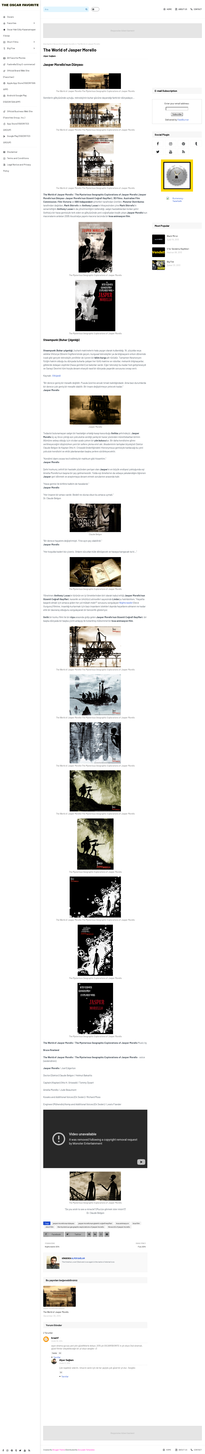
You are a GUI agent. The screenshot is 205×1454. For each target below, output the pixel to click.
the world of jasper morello (64, 44)
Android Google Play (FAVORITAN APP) (15, 98)
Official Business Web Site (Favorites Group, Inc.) (18, 114)
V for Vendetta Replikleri (178, 249)
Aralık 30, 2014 (56, 1341)
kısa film (136, 1223)
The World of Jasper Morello (56, 1312)
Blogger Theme (59, 1450)
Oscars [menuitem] (10, 16)
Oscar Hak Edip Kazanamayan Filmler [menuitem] (19, 32)
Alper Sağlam (49, 56)
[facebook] (3, 1450)
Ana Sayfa (47, 44)
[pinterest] (12, 1450)
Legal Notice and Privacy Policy (17, 167)
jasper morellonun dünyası (63, 1223)
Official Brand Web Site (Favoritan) (16, 73)
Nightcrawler (126, 602)
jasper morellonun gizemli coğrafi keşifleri (95, 1223)
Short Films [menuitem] (12, 41)
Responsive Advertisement (123, 30)
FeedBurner (183, 119)
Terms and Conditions (18, 158)
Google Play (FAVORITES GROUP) (16, 139)
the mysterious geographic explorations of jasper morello (80, 1227)
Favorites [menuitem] (11, 23)
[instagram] (7, 1450)
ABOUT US (182, 9)
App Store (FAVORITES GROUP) (16, 126)
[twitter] (20, 1450)
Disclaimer (12, 152)
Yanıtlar (57, 1357)
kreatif (55, 1337)
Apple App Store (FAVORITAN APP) (19, 86)
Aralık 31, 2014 (64, 1363)
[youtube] (25, 1450)
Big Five (170, 261)
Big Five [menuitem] (11, 48)
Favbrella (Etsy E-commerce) (21, 64)
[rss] (29, 1450)
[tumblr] (16, 1450)
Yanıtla (54, 1353)
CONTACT (198, 9)
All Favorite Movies (16, 57)
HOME (169, 9)
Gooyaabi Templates (86, 1450)
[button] (95, 9)
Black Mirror (172, 236)
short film (49, 1227)
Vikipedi (56, 375)
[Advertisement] (177, 63)
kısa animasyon (122, 1223)
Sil (60, 1353)
